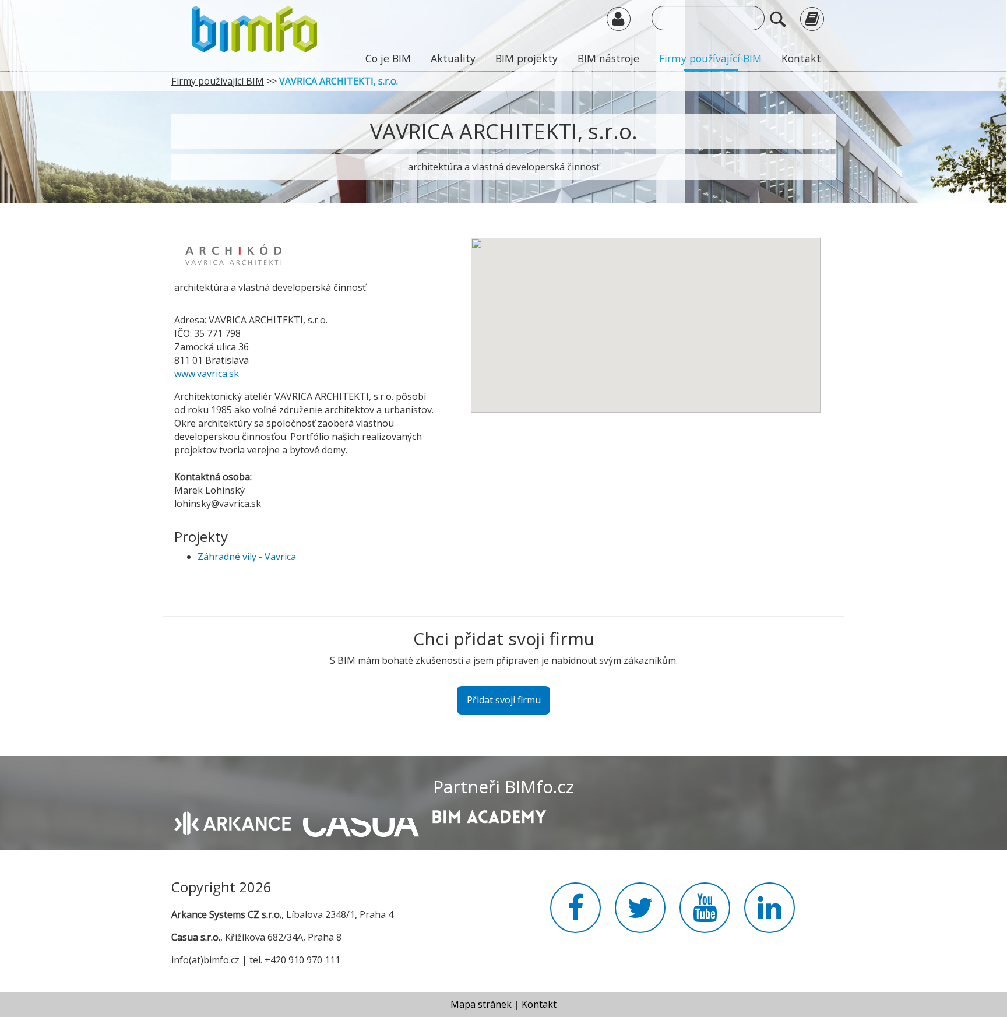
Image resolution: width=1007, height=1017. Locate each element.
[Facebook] (575, 914)
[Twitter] (640, 914)
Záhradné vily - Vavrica (247, 556)
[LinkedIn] (769, 914)
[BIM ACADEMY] (489, 815)
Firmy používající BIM (710, 58)
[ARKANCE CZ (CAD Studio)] (232, 822)
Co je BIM (388, 58)
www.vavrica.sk (206, 373)
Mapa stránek (481, 1004)
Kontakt (801, 58)
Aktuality (453, 58)
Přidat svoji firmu (504, 700)
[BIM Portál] (254, 28)
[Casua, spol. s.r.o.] (361, 821)
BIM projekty (526, 58)
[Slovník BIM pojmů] (812, 18)
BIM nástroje (608, 58)
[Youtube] (704, 914)
